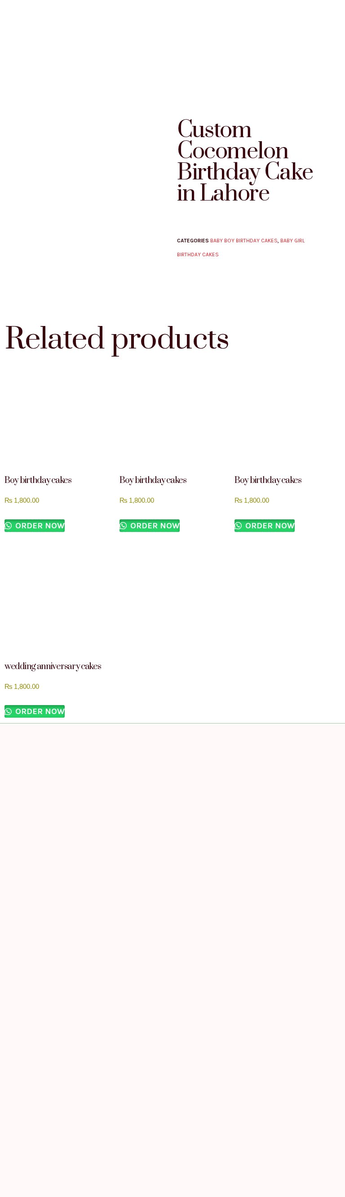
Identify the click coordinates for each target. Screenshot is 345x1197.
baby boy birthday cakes (244, 240)
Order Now (39, 526)
